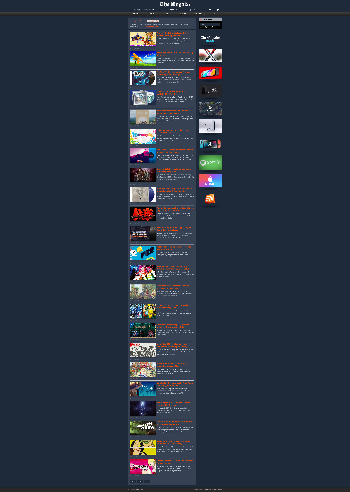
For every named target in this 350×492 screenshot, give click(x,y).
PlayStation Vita (153, 21)
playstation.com (152, 26)
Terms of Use (208, 489)
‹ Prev (140, 481)
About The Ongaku (198, 489)
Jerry (132, 48)
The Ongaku (208, 19)
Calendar (219, 489)
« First (133, 481)
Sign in (214, 489)
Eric (132, 184)
